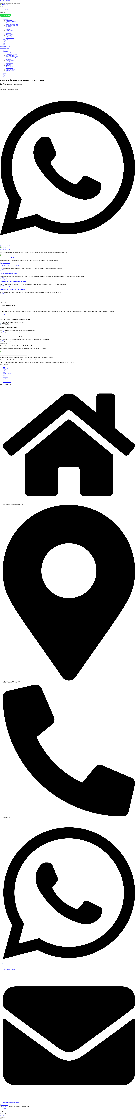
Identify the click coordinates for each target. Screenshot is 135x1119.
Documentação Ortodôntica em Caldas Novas (13, 281)
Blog (4, 372)
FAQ (4, 370)
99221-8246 (5, 15)
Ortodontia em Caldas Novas (8, 257)
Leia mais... (2, 331)
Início (4, 367)
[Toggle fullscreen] (3, 1117)
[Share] (2, 1117)
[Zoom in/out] (4, 1117)
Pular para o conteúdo (5, 0)
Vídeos (4, 369)
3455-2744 (4, 10)
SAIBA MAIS (3, 314)
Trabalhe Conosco (7, 373)
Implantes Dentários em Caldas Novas (11, 265)
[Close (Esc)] (0, 1117)
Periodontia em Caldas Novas (8, 250)
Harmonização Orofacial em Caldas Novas (12, 289)
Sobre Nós (5, 368)
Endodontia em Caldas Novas (8, 273)
